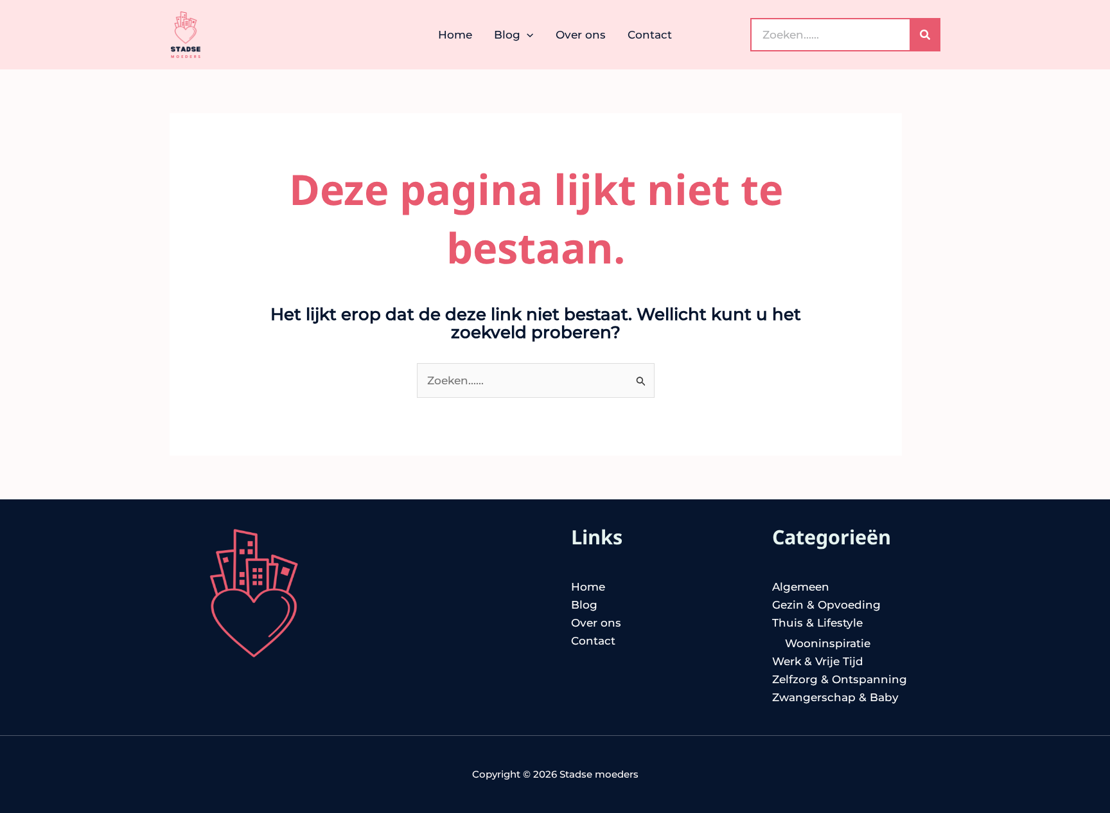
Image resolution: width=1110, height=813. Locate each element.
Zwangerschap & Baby (835, 697)
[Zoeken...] (925, 35)
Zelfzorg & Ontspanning (839, 679)
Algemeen (800, 586)
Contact (593, 640)
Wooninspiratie (827, 643)
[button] (526, 34)
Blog (584, 604)
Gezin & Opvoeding (826, 604)
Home (588, 586)
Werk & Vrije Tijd (817, 661)
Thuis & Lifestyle (817, 622)
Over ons (596, 622)
